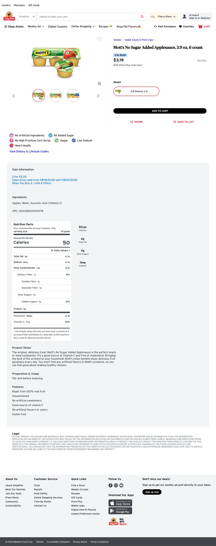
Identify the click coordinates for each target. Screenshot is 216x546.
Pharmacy (19, 5)
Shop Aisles (16, 26)
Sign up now (152, 492)
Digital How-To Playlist (83, 509)
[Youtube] (121, 486)
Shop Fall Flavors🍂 (129, 26)
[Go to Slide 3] (73, 95)
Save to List (186, 122)
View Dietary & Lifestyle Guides (29, 151)
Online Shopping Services (48, 497)
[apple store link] (120, 505)
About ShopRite (14, 485)
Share (138, 122)
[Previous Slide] (13, 95)
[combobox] (27, 16)
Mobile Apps (78, 505)
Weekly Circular (79, 489)
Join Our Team (13, 493)
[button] (174, 15)
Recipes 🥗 (106, 26)
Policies (40, 542)
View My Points (42, 501)
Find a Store (78, 485)
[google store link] (120, 513)
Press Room (12, 497)
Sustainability (13, 505)
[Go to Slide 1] (38, 95)
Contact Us (40, 505)
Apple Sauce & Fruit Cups (139, 39)
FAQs (37, 485)
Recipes (75, 493)
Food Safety (40, 493)
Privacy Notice (80, 542)
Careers (6, 5)
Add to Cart (160, 111)
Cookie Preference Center (85, 513)
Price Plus (76, 501)
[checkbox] (100, 39)
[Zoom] (99, 83)
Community (11, 501)
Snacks (117, 39)
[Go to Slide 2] (55, 95)
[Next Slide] (98, 95)
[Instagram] (116, 486)
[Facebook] (111, 486)
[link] (165, 26)
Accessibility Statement (58, 542)
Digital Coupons (57, 26)
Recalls (38, 489)
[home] (10, 16)
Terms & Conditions (99, 542)
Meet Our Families (15, 489)
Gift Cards (33, 5)
